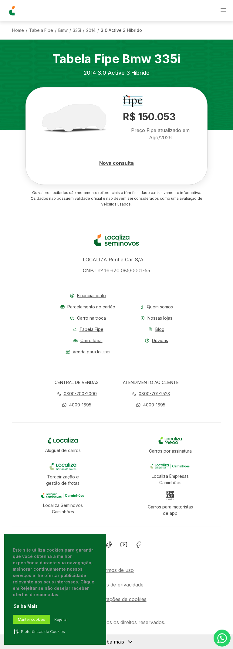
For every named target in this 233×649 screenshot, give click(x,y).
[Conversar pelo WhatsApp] (222, 638)
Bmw (63, 30)
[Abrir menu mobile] (223, 10)
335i (77, 30)
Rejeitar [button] (61, 619)
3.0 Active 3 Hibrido (121, 30)
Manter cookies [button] (31, 619)
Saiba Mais (26, 606)
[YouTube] (123, 546)
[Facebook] (138, 546)
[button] (76, 405)
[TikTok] (109, 546)
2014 (91, 30)
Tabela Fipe (41, 30)
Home (18, 30)
